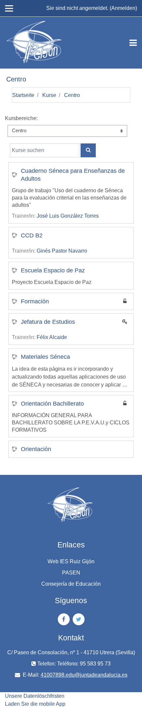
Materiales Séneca (45, 357)
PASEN (71, 572)
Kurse (49, 95)
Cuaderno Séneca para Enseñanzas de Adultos (73, 175)
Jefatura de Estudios (48, 322)
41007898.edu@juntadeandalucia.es (84, 675)
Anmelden (123, 8)
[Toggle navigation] (133, 42)
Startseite (23, 95)
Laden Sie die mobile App (35, 704)
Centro (72, 95)
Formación (35, 301)
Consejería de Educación (71, 584)
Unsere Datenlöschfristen (34, 696)
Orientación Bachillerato (52, 403)
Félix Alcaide (52, 337)
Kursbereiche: (21, 118)
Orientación (36, 449)
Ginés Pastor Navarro (62, 251)
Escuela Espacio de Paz (53, 270)
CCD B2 (32, 235)
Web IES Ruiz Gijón (71, 561)
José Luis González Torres (68, 216)
